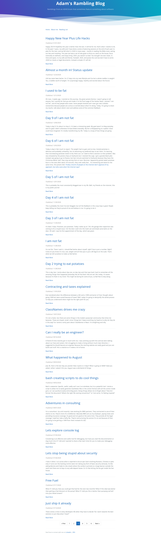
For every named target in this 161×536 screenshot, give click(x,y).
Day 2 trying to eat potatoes (65, 264)
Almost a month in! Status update (69, 70)
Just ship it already (58, 503)
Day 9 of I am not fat (60, 118)
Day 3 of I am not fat (60, 218)
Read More (49, 64)
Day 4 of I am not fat (60, 197)
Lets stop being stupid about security (71, 453)
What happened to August (64, 357)
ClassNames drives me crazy (65, 309)
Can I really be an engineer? (65, 332)
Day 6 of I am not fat (60, 141)
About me (54, 30)
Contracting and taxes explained (68, 287)
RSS (74, 532)
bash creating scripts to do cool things (72, 378)
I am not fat (54, 241)
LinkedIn (68, 532)
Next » (97, 523)
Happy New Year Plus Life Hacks (68, 38)
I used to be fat (56, 90)
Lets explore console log (62, 430)
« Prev (63, 523)
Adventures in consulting (63, 403)
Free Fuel (52, 480)
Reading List (63, 30)
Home (48, 30)
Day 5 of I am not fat (60, 177)
